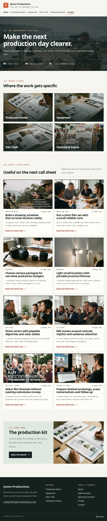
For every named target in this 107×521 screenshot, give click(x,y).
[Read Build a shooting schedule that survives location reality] (28, 194)
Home (5, 12)
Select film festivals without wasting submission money (23, 390)
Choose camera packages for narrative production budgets (24, 274)
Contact (70, 12)
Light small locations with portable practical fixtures (73, 274)
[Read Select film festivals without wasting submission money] (28, 368)
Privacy (81, 501)
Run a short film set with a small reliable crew (72, 216)
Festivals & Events (57, 12)
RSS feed (100, 516)
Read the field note (15, 231)
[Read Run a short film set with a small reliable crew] (79, 194)
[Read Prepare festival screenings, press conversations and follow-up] (79, 368)
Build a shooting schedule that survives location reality (23, 216)
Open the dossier (20, 454)
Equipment (32, 12)
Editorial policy (84, 493)
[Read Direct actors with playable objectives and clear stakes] (28, 310)
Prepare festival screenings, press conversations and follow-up (78, 390)
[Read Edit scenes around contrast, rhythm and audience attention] (79, 310)
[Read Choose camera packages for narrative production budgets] (28, 252)
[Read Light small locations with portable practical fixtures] (79, 252)
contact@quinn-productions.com (19, 501)
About (80, 489)
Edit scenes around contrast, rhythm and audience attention (76, 332)
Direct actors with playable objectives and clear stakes (22, 332)
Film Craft (43, 12)
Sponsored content (86, 497)
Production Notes (18, 12)
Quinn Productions (16, 486)
